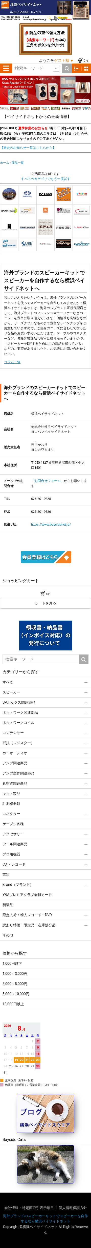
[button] (5, 93)
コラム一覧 (12, 362)
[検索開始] (67, 68)
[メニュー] (6, 68)
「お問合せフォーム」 (47, 481)
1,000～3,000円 (15, 974)
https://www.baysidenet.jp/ (51, 524)
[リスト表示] (76, 68)
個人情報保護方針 (73, 1208)
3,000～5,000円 (15, 984)
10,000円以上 (13, 1004)
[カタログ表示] (86, 68)
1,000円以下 (12, 963)
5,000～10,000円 (16, 994)
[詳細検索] (56, 68)
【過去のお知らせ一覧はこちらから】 (28, 148)
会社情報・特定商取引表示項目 (29, 1208)
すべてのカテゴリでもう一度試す (45, 179)
